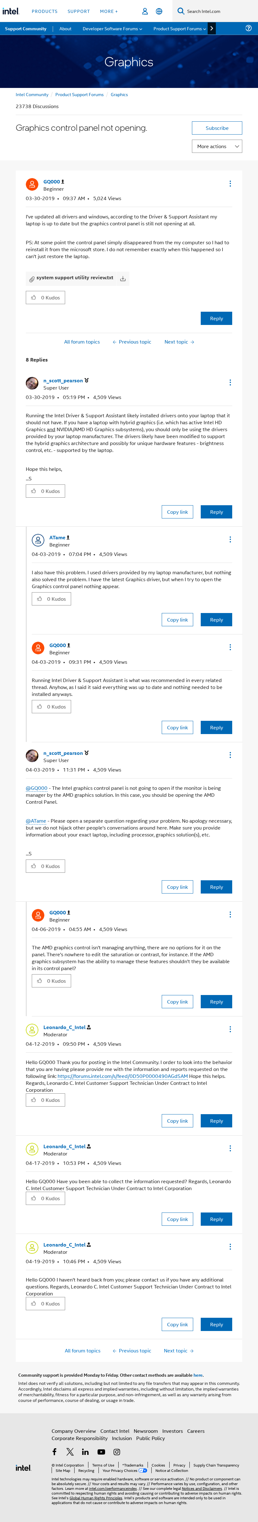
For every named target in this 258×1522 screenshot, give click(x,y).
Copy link (177, 511)
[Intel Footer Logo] (23, 1467)
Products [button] (45, 11)
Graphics (119, 94)
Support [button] (79, 11)
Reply (216, 318)
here (198, 1374)
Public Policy (150, 1438)
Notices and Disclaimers (202, 1488)
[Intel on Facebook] (54, 1452)
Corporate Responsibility (80, 1438)
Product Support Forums (79, 94)
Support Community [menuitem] (25, 28)
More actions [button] (211, 146)
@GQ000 (37, 787)
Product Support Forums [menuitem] (178, 28)
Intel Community (32, 94)
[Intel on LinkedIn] (85, 1452)
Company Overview (74, 1430)
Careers (196, 1430)
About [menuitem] (65, 28)
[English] (159, 11)
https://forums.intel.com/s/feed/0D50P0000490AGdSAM (123, 1075)
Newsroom (146, 1430)
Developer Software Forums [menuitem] (110, 28)
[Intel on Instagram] (116, 1452)
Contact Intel (114, 1430)
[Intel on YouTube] (101, 1452)
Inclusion (122, 1438)
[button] (229, 183)
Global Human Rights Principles (96, 1498)
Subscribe (217, 127)
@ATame (36, 820)
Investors (172, 1430)
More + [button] (109, 11)
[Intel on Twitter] (70, 1452)
